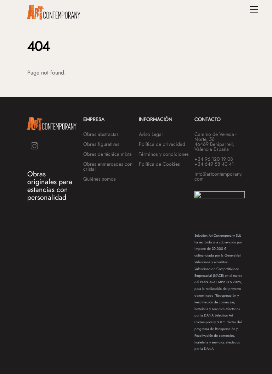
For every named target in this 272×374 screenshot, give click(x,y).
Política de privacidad (162, 144)
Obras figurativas (101, 144)
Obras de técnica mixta (107, 154)
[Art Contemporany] (53, 16)
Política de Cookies (159, 163)
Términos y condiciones (164, 154)
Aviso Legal (151, 134)
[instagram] (34, 145)
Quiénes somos (99, 178)
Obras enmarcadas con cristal (107, 166)
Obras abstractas (101, 134)
